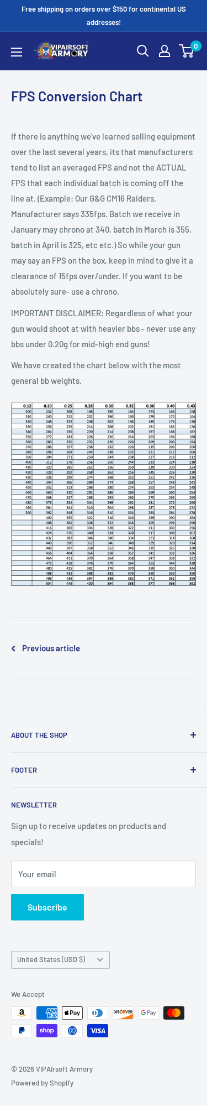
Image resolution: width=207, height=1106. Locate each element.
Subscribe (47, 907)
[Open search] (143, 51)
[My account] (164, 51)
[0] (187, 51)
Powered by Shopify (42, 1082)
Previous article (51, 648)
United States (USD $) (51, 959)
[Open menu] (16, 52)
